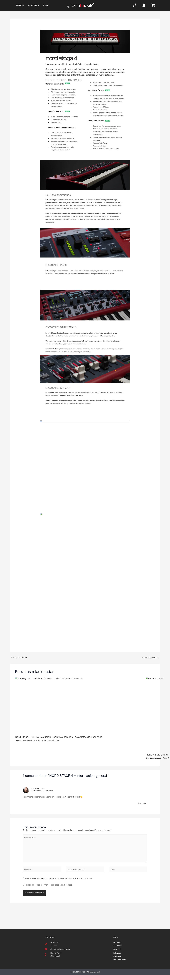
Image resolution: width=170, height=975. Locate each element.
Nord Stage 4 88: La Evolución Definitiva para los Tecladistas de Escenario (58, 736)
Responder (142, 803)
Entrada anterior (19, 657)
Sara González (37, 788)
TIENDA (20, 5)
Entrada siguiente (150, 657)
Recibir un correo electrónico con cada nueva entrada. (49, 885)
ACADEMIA (33, 5)
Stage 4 (35, 740)
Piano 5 (166, 758)
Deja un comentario (23, 740)
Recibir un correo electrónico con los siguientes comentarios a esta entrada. (58, 878)
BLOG (45, 5)
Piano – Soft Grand (157, 754)
